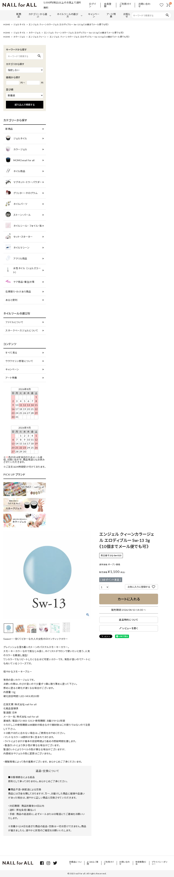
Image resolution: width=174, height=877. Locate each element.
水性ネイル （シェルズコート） (27, 270)
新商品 (18, 15)
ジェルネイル (19, 24)
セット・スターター (23, 236)
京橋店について (75, 863)
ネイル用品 (19, 171)
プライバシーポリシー (160, 863)
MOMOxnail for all (24, 160)
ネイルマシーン (21, 247)
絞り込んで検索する (25, 104)
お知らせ (126, 15)
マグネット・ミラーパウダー (27, 182)
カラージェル (35, 32)
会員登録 (107, 5)
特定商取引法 (140, 863)
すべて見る (11, 352)
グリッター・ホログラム (25, 193)
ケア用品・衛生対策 (23, 281)
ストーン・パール (22, 214)
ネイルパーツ (20, 203)
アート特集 (111, 15)
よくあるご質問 (92, 863)
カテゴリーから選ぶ (38, 15)
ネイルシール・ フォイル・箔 (27, 225)
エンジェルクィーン (37, 36)
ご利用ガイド (125, 5)
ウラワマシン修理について (19, 361)
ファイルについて (14, 322)
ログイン (92, 5)
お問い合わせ (144, 5)
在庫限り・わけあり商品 (18, 291)
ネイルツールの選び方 (67, 15)
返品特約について (128, 619)
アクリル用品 (20, 258)
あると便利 (11, 299)
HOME (6, 24)
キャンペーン (94, 15)
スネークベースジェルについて (21, 330)
